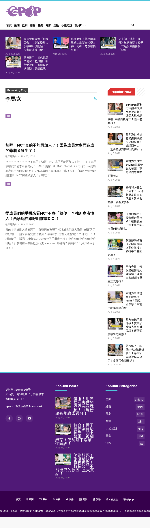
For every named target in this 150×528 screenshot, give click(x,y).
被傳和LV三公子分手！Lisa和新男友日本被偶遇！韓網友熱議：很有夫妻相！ (126, 195)
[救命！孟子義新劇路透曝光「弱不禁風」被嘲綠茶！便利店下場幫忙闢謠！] (63, 429)
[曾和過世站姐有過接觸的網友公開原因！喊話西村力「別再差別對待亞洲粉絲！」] (115, 139)
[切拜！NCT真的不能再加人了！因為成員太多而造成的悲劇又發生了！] (24, 126)
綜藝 (32, 25)
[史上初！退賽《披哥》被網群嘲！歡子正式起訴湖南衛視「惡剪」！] (108, 43)
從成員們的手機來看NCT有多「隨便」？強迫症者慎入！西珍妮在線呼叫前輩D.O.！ (49, 216)
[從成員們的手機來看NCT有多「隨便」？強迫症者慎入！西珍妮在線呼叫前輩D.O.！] (24, 194)
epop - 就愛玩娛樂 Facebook (23, 406)
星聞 (17, 25)
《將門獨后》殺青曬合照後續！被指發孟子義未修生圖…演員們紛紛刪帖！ (126, 221)
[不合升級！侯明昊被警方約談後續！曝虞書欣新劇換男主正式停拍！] (115, 271)
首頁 (9, 25)
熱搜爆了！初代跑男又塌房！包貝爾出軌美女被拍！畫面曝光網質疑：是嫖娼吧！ (36, 63)
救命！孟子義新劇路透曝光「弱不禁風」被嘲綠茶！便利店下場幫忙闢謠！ (74, 434)
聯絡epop (81, 25)
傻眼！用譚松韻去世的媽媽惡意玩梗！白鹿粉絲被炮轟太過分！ (74, 406)
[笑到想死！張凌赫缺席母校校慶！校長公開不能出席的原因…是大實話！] (63, 459)
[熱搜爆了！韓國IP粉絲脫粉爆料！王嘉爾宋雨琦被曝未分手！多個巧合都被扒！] (115, 350)
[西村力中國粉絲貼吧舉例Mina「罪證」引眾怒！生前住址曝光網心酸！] (115, 297)
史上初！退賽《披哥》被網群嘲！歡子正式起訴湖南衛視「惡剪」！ (131, 44)
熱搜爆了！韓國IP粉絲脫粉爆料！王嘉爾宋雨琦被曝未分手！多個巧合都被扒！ (126, 353)
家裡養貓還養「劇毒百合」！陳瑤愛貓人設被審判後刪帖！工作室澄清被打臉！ (36, 44)
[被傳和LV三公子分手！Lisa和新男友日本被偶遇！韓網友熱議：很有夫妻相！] (115, 191)
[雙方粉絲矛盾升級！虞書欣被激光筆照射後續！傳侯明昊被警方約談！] (115, 323)
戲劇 (24, 25)
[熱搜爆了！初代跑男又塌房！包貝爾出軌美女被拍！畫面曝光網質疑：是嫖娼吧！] (13, 62)
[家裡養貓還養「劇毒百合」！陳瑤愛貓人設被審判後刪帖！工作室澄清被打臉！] (13, 43)
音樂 (40, 25)
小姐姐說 (66, 25)
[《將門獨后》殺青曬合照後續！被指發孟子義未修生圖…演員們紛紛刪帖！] (115, 218)
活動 (56, 25)
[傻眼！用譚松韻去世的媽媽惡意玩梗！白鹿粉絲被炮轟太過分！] (63, 403)
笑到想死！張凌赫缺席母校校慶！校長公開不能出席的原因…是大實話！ (74, 464)
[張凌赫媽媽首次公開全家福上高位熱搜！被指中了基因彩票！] (115, 244)
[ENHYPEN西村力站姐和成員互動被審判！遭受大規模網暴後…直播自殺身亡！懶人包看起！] (115, 109)
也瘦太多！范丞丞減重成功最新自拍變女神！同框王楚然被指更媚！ (83, 44)
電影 (48, 25)
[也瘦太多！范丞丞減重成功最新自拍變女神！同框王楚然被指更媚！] (61, 43)
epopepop (143, 511)
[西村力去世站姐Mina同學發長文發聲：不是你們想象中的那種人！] (115, 165)
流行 (108, 443)
